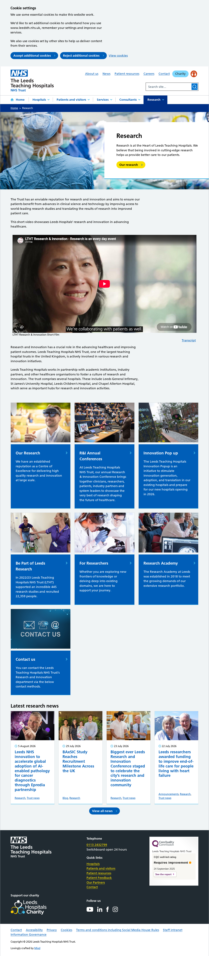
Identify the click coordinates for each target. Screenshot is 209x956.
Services (103, 100)
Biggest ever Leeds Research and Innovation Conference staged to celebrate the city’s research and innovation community (128, 768)
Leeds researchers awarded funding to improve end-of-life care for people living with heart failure (176, 764)
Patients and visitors (71, 100)
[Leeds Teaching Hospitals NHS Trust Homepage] (32, 80)
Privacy (52, 930)
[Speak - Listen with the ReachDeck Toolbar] (194, 74)
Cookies (66, 930)
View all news (102, 811)
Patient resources (127, 74)
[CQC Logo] (163, 846)
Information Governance (29, 934)
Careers (149, 74)
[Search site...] (168, 87)
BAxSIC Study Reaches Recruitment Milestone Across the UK (78, 761)
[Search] (195, 86)
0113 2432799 (97, 845)
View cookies (118, 55)
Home (20, 100)
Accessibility (34, 930)
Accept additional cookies (32, 55)
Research (154, 100)
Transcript (189, 340)
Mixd (37, 948)
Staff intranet (172, 930)
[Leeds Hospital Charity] (34, 907)
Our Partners (96, 882)
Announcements (169, 794)
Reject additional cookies (81, 55)
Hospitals (39, 100)
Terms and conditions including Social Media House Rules (117, 930)
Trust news (33, 798)
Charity (180, 74)
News (106, 74)
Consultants (128, 100)
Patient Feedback (99, 878)
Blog (65, 798)
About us (91, 74)
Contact (164, 74)
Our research (128, 165)
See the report (163, 874)
